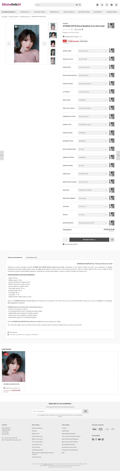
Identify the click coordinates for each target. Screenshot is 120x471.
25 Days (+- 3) (78, 36)
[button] (53, 35)
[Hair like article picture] (111, 85)
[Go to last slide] (53, 26)
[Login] (102, 5)
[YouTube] (99, 439)
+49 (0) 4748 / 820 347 (10, 438)
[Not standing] (111, 200)
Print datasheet (13, 332)
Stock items (97, 12)
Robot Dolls (54, 12)
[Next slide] (53, 61)
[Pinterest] (103, 439)
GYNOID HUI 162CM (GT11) (11, 384)
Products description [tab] (15, 257)
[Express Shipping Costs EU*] (111, 225)
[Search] (80, 5)
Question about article (71, 244)
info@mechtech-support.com (13, 440)
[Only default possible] (111, 109)
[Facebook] (93, 439)
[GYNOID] (111, 24)
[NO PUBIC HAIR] (111, 176)
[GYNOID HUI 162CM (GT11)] (13, 366)
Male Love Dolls (69, 12)
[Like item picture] (111, 183)
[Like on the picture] (111, 93)
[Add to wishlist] (112, 240)
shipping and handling (48, 464)
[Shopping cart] (111, 5)
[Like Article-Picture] (111, 68)
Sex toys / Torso (39, 12)
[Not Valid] (111, 150)
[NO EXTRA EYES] (111, 77)
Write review (78, 29)
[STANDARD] (111, 101)
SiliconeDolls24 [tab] (31, 257)
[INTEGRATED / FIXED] (111, 126)
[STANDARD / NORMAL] (111, 192)
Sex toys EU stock (84, 12)
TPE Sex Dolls (24, 12)
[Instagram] (96, 439)
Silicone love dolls (8, 12)
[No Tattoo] (111, 216)
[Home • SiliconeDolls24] (11, 7)
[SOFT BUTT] (111, 208)
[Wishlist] (107, 5)
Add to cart (89, 239)
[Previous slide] (5, 372)
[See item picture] (111, 52)
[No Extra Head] (111, 60)
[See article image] (111, 118)
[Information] (77, 5)
